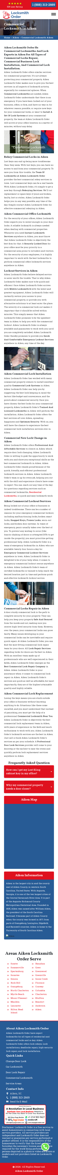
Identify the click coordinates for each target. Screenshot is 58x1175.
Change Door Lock (16, 1061)
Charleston (41, 994)
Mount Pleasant (19, 998)
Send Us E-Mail (18, 1101)
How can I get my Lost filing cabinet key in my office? (23, 771)
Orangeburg (17, 986)
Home (7, 37)
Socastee (15, 975)
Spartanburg (17, 971)
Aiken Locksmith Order (29, 1170)
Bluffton (39, 998)
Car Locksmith (14, 1066)
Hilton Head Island (17, 1011)
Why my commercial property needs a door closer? (24, 786)
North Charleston (20, 990)
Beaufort (39, 1001)
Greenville (40, 975)
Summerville (17, 967)
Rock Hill (15, 982)
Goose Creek (41, 979)
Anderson (40, 1005)
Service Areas (13, 1083)
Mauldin (15, 1001)
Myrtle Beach (17, 994)
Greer (38, 967)
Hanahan (40, 963)
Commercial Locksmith (19, 1077)
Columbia (40, 990)
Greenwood (41, 971)
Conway (39, 986)
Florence (39, 982)
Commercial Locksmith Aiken (37, 37)
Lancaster (16, 1005)
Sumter (14, 963)
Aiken (15, 37)
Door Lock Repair (15, 1072)
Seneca (14, 979)
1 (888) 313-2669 (43, 5)
